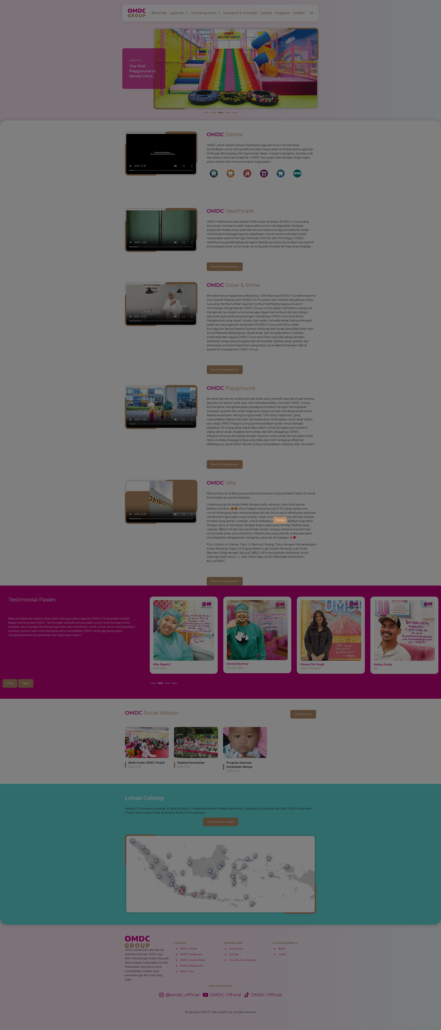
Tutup (280, 520)
